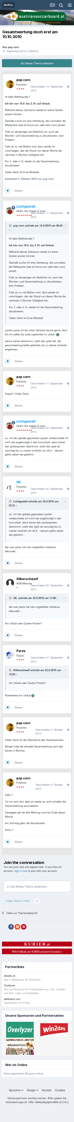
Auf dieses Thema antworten (37, 63)
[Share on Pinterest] (23, 927)
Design (32, 1090)
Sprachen (15, 1090)
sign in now (20, 871)
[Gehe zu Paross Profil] (10, 655)
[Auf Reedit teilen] (17, 927)
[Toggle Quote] (10, 225)
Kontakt (46, 1090)
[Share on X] (4, 927)
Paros (20, 651)
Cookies (60, 1090)
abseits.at (9, 975)
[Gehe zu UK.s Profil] (10, 486)
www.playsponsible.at (48, 1102)
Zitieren (18, 190)
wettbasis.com (12, 999)
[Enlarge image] (57, 334)
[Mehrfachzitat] (7, 190)
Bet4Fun (34, 51)
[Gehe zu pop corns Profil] (10, 84)
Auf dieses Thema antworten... (29, 886)
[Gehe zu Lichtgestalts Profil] (10, 211)
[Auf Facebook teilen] (11, 927)
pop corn (13, 47)
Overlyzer (9, 985)
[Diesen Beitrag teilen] (68, 86)
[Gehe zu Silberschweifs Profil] (10, 583)
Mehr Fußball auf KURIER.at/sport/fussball (37, 951)
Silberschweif (27, 579)
